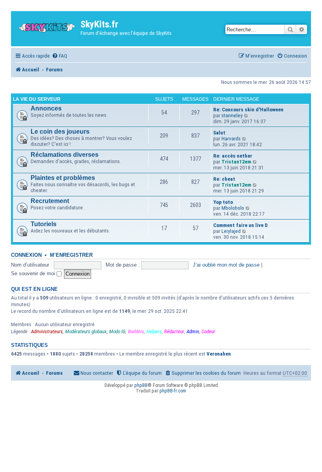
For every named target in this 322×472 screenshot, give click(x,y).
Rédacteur (174, 331)
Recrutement (50, 201)
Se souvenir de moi (34, 273)
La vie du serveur (36, 99)
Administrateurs (47, 331)
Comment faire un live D (240, 225)
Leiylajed (231, 231)
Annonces (46, 108)
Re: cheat (224, 179)
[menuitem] (59, 56)
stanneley (232, 115)
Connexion (26, 255)
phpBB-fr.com (172, 391)
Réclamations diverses (65, 154)
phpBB (141, 385)
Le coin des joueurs (60, 131)
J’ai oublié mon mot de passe (226, 265)
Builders (136, 331)
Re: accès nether (232, 156)
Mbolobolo (232, 208)
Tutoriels (44, 224)
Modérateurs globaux (86, 331)
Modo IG (117, 331)
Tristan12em (236, 162)
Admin (193, 331)
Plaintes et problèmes (63, 177)
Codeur (208, 331)
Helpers (154, 331)
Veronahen (219, 354)
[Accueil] (46, 25)
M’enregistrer (71, 255)
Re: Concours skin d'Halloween (248, 110)
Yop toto (223, 202)
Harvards (231, 139)
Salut (219, 133)
